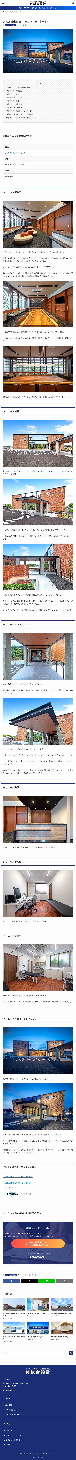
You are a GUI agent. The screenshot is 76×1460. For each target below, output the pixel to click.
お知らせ (9, 1430)
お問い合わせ (37, 1454)
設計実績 (8, 1405)
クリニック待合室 (15, 91)
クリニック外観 (14, 94)
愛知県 (31, 1275)
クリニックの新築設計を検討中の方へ (22, 117)
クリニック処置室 (15, 107)
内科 (21, 1275)
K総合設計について (25, 1454)
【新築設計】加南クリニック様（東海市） (18, 1183)
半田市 (26, 1275)
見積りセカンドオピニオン (14, 1414)
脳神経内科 (38, 1275)
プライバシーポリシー (49, 1454)
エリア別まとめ (26, 1194)
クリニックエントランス (18, 97)
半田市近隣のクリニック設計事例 (21, 114)
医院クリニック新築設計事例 (19, 87)
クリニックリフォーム (14, 1435)
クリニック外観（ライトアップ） (21, 111)
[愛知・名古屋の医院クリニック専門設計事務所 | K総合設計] (38, 3)
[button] (11, 1281)
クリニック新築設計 (10, 25)
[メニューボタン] (3, 3)
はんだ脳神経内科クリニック (15, 153)
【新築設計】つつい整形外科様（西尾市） (18, 1177)
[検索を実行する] (71, 1353)
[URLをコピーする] (64, 1281)
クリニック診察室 (15, 104)
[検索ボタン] (73, 3)
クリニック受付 (14, 101)
